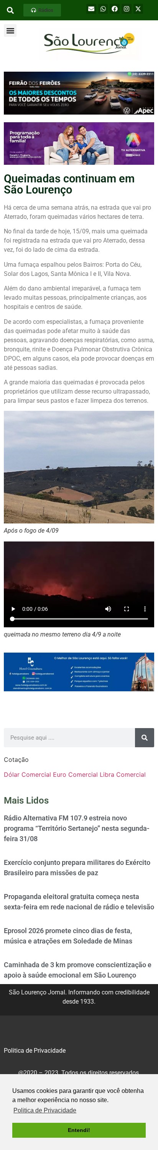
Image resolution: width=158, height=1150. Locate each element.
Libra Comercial (123, 774)
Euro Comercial (75, 774)
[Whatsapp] (103, 9)
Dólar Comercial (27, 774)
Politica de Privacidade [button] (44, 1110)
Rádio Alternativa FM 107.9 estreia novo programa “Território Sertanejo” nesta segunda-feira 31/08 (77, 828)
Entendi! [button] (79, 1130)
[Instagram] (127, 9)
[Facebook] (115, 9)
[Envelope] (91, 9)
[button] (42, 10)
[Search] (144, 737)
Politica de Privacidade (35, 1050)
